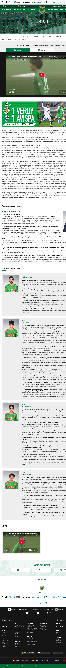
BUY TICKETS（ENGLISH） (6, 648)
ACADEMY (50, 9)
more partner (41, 602)
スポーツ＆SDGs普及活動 (32, 628)
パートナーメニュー (31, 640)
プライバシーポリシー (26, 666)
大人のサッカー (30, 626)
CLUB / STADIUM (31, 9)
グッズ (41, 628)
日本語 (17, 660)
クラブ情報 (16, 632)
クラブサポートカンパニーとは (33, 641)
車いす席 (3, 645)
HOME (3, 40)
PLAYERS (36, 36)
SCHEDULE (8, 40)
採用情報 (35, 666)
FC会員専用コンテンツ (44, 626)
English (26, 660)
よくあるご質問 (5, 666)
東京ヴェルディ (8, 620)
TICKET (19, 9)
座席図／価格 (58, 640)
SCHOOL (56, 9)
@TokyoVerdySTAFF (37, 609)
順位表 (3, 633)
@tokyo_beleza (50, 609)
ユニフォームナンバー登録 (19, 626)
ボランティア (16, 636)
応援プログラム (43, 631)
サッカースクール (30, 625)
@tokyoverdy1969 (52, 613)
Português (46, 660)
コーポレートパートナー (31, 638)
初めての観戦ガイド (5, 635)
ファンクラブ (42, 625)
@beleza (41, 613)
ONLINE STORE (59, 652)
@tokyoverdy (32, 613)
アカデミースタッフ (18, 646)
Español (36, 660)
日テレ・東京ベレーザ (10, 6)
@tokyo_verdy (61, 609)
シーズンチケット (5, 640)
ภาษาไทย (57, 660)
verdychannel (24, 609)
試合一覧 (3, 632)
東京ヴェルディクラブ (25, 6)
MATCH (14, 9)
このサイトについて (15, 666)
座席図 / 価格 (4, 642)
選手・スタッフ (17, 625)
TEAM (24, 9)
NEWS (3, 9)
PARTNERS (58, 36)
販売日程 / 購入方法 (5, 643)
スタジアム (16, 633)
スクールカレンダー (31, 629)
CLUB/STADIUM (26, 36)
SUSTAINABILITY (57, 6)
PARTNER (30, 636)
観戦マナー (16, 635)
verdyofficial (13, 609)
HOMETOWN (31, 633)
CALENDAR (8, 9)
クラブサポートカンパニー (32, 643)
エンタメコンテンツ (43, 629)
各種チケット (4, 646)
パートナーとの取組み (31, 644)
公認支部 (16, 638)
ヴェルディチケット (45, 653)
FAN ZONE (43, 623)
